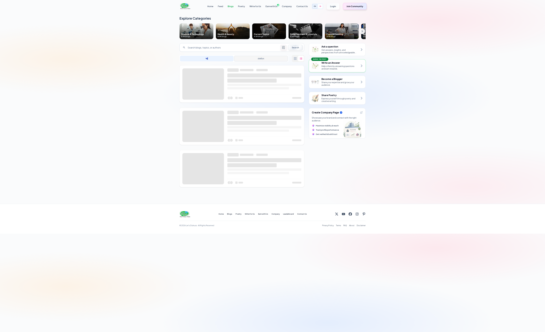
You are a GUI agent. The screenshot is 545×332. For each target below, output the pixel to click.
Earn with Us (271, 6)
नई (207, 58)
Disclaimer (361, 225)
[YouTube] (343, 214)
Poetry (241, 6)
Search (295, 47)
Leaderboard (288, 214)
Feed (220, 6)
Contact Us (302, 6)
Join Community (354, 6)
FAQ (345, 225)
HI (320, 6)
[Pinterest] (364, 214)
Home (210, 6)
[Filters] (283, 47)
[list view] (301, 58)
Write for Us (255, 6)
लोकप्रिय (261, 58)
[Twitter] (336, 214)
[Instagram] (357, 214)
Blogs (230, 6)
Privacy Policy (328, 225)
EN (315, 6)
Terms (338, 225)
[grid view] (295, 58)
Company (287, 6)
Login (333, 6)
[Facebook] (350, 214)
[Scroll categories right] (362, 31)
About (351, 225)
